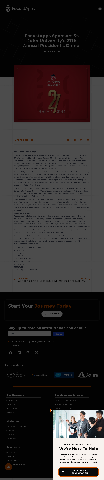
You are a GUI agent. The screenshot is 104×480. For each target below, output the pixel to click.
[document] (52, 240)
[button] (52, 411)
